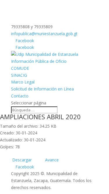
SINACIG (19, 75)
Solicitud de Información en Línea (42, 89)
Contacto (19, 96)
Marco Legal (23, 82)
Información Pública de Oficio (39, 61)
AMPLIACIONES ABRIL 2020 (40, 116)
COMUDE (20, 68)
